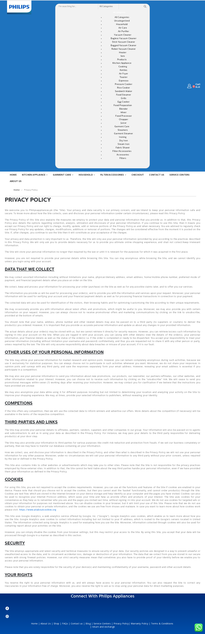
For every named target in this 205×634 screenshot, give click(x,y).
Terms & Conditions (162, 623)
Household (86, 174)
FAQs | (66, 623)
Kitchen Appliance (33, 174)
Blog (88, 623)
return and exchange (103, 626)
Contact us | (78, 623)
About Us (46, 623)
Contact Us (156, 174)
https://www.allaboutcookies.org (37, 510)
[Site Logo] (19, 7)
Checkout (137, 174)
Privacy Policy (121, 623)
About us (16, 181)
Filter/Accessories (112, 174)
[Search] (145, 6)
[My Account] (189, 86)
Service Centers (179, 174)
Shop (56, 623)
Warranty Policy (139, 623)
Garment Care (62, 174)
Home (13, 174)
